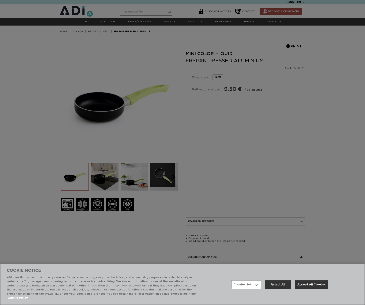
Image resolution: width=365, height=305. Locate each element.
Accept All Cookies (311, 284)
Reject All (278, 284)
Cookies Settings (246, 284)
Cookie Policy (18, 298)
